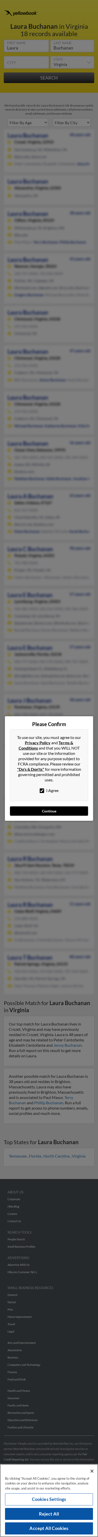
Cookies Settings (49, 1499)
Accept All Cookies (48, 1528)
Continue (49, 811)
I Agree (52, 790)
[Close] (91, 1471)
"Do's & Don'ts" (30, 769)
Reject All (49, 1514)
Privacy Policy (38, 742)
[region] (49, 1500)
